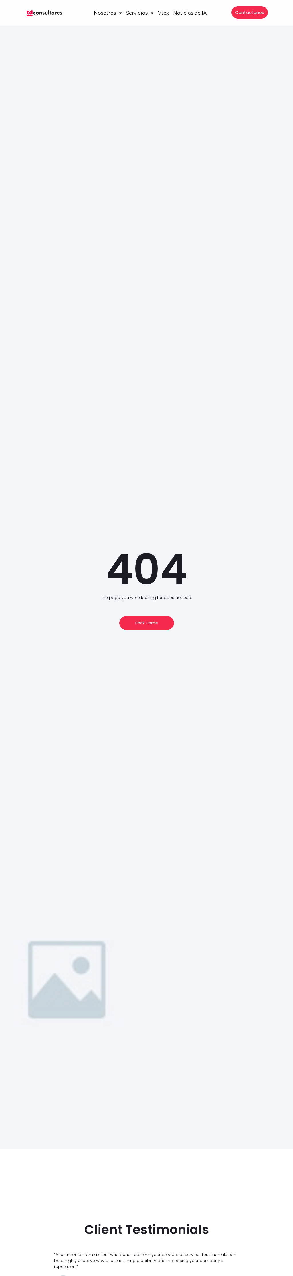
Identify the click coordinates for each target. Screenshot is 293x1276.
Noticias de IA (190, 13)
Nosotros (105, 13)
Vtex (163, 13)
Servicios (137, 13)
